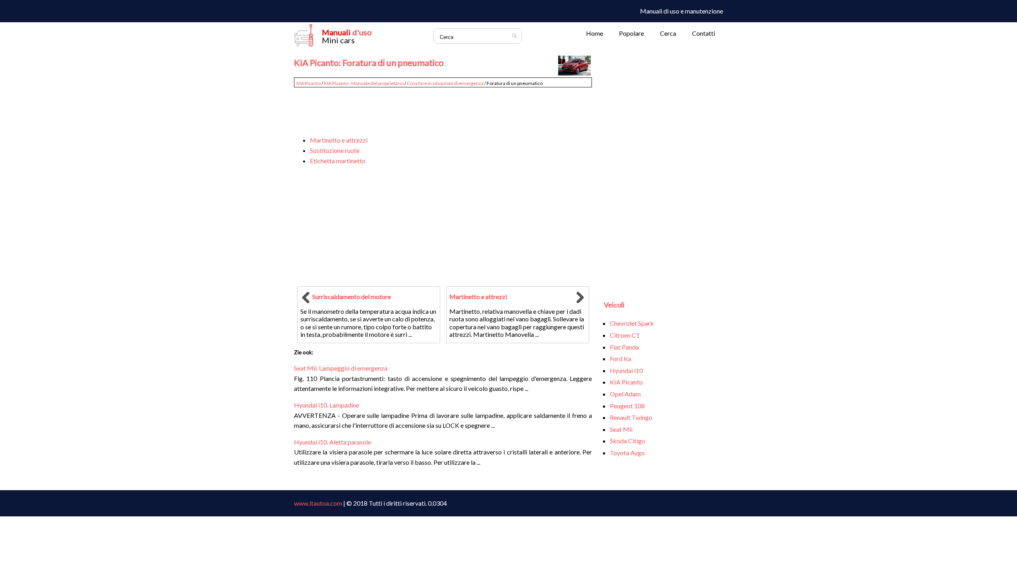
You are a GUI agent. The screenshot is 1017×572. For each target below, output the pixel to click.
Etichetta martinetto (337, 160)
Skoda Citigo (627, 440)
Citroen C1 (625, 335)
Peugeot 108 (627, 406)
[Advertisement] (443, 108)
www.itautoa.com (318, 503)
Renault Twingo (631, 417)
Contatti (703, 33)
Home (594, 33)
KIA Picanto (308, 83)
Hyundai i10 (626, 370)
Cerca (668, 33)
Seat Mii (621, 429)
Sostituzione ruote (335, 150)
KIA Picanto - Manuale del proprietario (364, 83)
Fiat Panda (624, 347)
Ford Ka (620, 358)
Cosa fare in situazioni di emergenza (445, 83)
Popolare (631, 33)
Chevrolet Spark (632, 323)
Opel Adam (625, 394)
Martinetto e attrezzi (338, 140)
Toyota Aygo (627, 452)
